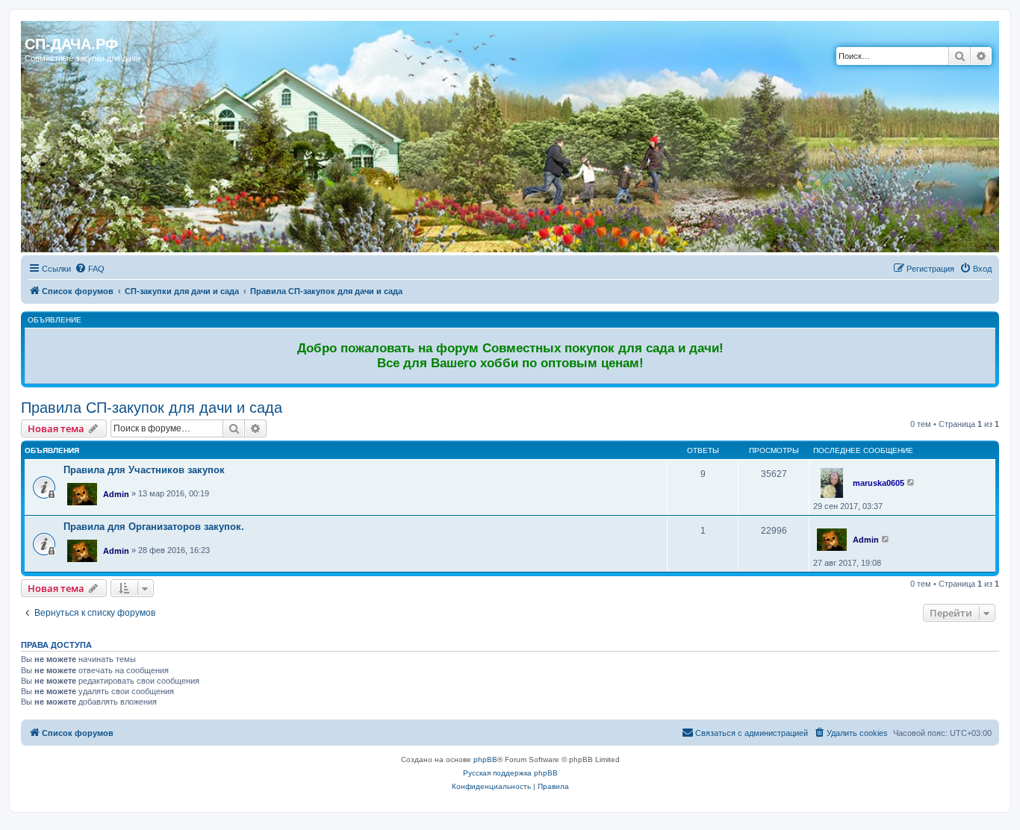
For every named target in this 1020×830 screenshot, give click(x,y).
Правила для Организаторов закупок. (153, 526)
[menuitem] (90, 269)
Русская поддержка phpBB (510, 773)
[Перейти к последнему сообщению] (911, 482)
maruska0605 (878, 482)
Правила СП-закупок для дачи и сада (151, 407)
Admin (116, 494)
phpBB (485, 759)
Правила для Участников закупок (144, 469)
